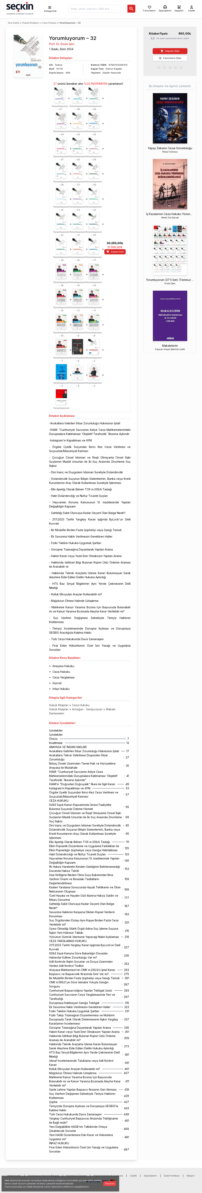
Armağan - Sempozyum (87, 709)
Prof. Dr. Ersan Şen (61, 44)
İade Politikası (172, 1175)
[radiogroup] (170, 67)
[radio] (159, 67)
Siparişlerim (150, 1175)
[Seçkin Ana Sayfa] (19, 8)
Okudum (109, 1183)
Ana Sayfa (13, 22)
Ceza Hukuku (49, 22)
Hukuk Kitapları (30, 22)
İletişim (191, 1175)
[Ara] (131, 9)
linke (29, 1186)
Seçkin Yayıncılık (112, 72)
